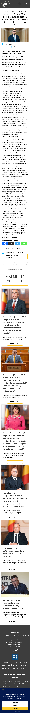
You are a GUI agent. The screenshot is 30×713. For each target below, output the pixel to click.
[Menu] (19, 3)
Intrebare (19, 252)
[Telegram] (17, 243)
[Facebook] (5, 243)
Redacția (7, 47)
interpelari (8, 44)
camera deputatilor (13, 249)
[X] (11, 243)
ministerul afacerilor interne (14, 257)
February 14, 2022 (17, 47)
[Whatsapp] (24, 243)
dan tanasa (10, 252)
